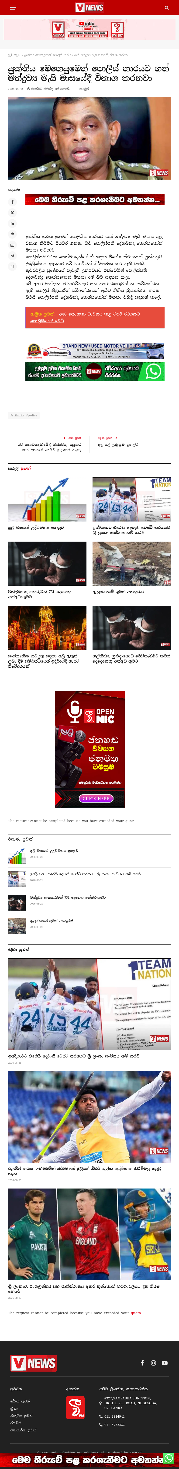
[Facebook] (12, 202)
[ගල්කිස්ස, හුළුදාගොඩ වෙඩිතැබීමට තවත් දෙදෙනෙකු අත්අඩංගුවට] (132, 628)
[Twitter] (12, 212)
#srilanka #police (23, 415)
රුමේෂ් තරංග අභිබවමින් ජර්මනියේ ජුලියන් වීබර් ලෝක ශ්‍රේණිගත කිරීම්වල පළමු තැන (84, 1171)
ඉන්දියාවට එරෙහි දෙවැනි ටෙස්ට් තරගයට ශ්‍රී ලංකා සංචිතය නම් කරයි (131, 530)
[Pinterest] (12, 234)
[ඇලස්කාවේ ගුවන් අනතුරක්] (132, 564)
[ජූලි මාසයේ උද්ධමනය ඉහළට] (47, 499)
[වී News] (89, 7)
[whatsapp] (95, 371)
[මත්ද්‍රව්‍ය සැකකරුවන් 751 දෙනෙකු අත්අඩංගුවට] (47, 564)
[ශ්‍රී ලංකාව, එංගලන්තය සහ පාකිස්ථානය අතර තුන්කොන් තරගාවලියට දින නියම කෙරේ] (89, 1234)
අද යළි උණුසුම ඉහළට (118, 444)
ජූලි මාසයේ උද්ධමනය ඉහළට (36, 527)
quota (130, 821)
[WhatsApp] (12, 266)
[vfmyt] (89, 29)
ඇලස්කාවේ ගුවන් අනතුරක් (118, 591)
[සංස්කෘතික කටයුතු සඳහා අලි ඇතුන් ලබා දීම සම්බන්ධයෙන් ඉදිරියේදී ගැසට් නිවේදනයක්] (47, 628)
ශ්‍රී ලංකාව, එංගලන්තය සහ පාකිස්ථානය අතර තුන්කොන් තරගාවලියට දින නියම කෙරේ (83, 1289)
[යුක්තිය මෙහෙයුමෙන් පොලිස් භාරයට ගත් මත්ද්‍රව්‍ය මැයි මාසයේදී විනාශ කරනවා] (89, 138)
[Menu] (13, 7)
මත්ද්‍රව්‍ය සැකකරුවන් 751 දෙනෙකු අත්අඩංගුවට (39, 594)
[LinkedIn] (12, 223)
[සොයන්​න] (166, 7)
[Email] (12, 245)
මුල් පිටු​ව (14, 55)
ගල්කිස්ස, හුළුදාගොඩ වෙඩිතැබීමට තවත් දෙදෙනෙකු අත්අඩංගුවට (131, 659)
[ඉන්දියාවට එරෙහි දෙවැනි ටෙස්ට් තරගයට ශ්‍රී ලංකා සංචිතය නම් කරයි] (132, 499)
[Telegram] (12, 255)
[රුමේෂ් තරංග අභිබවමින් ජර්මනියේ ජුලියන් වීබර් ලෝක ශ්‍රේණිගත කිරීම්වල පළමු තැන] (89, 1117)
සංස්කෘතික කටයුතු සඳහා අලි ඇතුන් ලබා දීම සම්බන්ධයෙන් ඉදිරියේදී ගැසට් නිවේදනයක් (43, 661)
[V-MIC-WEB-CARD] (90, 749)
